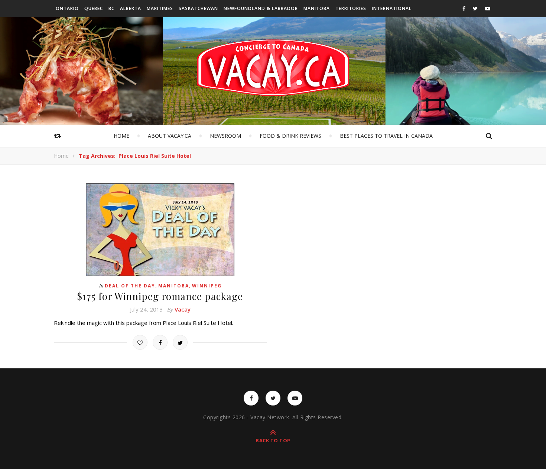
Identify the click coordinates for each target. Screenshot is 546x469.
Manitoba (316, 8)
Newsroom (225, 135)
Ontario (67, 8)
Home (121, 135)
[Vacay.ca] (273, 67)
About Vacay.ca (169, 135)
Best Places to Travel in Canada (386, 135)
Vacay (183, 309)
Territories (350, 8)
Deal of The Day (130, 286)
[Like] (140, 342)
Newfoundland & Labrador (261, 8)
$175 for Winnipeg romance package (160, 296)
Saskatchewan (198, 8)
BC (111, 8)
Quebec (93, 8)
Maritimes (160, 8)
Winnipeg (207, 286)
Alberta (130, 8)
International (392, 8)
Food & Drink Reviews (290, 135)
